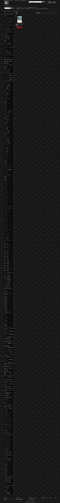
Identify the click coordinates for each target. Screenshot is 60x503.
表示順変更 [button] (38, 12)
